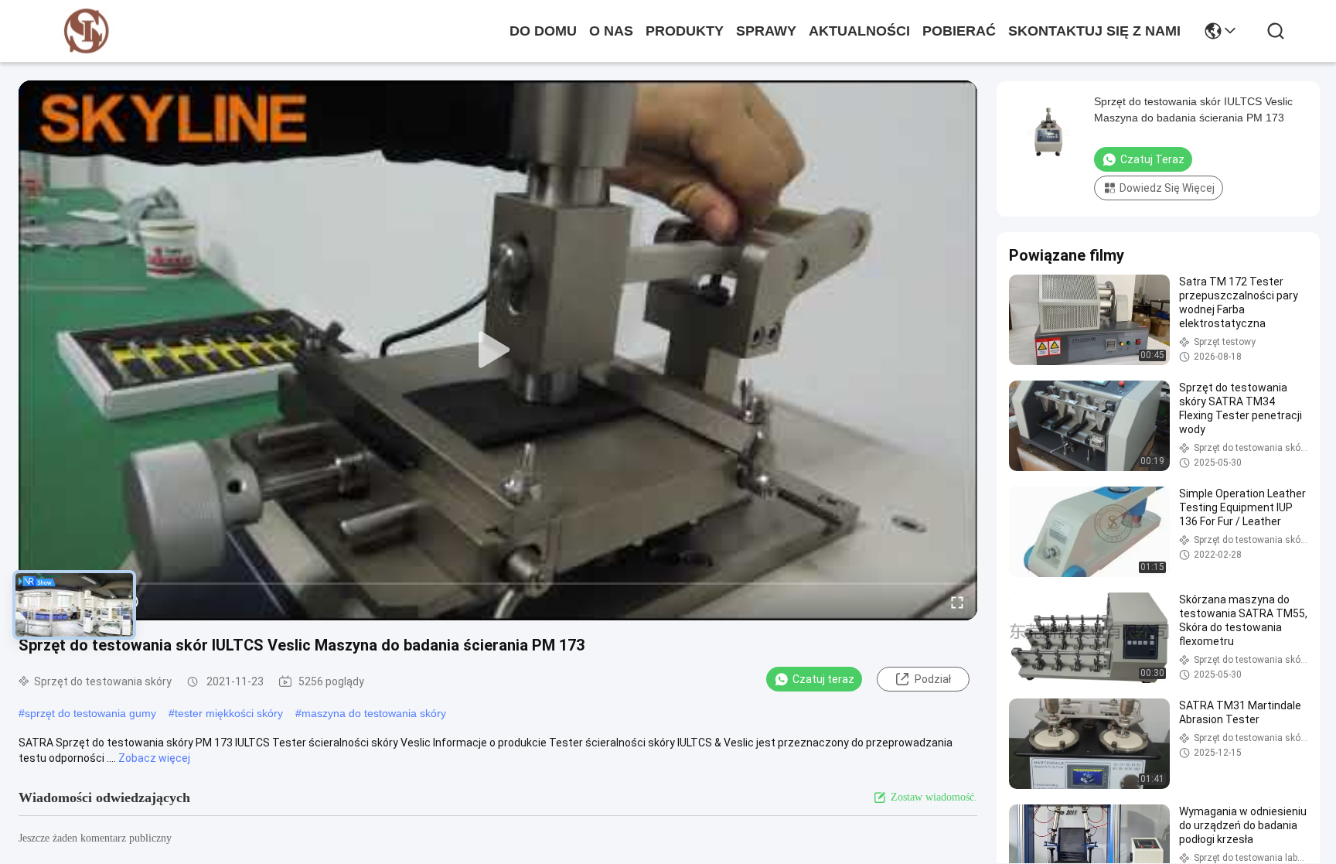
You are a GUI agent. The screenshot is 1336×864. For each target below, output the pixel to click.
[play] (498, 350)
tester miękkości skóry (229, 713)
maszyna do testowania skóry (374, 713)
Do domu (543, 31)
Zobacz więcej (154, 758)
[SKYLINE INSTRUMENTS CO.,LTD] (86, 31)
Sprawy (766, 31)
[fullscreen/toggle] (957, 601)
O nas (611, 31)
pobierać (959, 31)
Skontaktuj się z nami (1094, 31)
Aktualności (859, 31)
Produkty (685, 31)
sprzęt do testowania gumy (90, 713)
